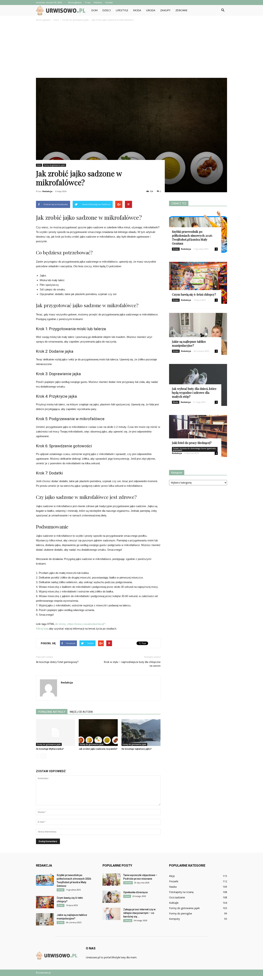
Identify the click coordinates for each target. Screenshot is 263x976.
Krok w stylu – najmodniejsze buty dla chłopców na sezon (132, 663)
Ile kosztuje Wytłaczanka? (50, 749)
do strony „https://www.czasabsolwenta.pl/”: (80, 623)
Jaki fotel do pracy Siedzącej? (191, 443)
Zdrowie (181, 10)
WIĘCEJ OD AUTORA (81, 711)
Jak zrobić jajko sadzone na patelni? (98, 749)
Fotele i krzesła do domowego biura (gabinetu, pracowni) (194, 449)
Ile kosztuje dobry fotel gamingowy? (57, 662)
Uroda (150, 10)
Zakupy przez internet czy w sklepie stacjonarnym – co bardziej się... (139, 913)
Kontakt (109, 2)
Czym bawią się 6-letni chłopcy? (194, 294)
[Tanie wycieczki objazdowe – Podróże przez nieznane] (111, 879)
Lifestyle (122, 10)
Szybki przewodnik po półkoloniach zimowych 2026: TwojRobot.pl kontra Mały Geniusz (192, 237)
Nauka (173, 886)
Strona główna (75, 2)
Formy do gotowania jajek (54, 165)
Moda (137, 10)
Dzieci (107, 10)
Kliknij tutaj (42, 628)
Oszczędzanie (177, 897)
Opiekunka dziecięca (135, 892)
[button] (222, 10)
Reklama (98, 2)
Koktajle (174, 902)
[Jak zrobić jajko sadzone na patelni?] (98, 732)
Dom (94, 10)
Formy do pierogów (180, 913)
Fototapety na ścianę (181, 892)
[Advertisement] (131, 49)
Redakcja (47, 191)
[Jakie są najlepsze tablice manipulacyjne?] (198, 334)
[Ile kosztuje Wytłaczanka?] (55, 732)
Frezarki (173, 881)
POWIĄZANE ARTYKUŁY (51, 711)
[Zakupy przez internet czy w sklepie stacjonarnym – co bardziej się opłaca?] (111, 914)
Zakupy (165, 10)
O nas (87, 2)
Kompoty (174, 918)
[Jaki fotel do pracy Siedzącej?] (198, 436)
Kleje (172, 876)
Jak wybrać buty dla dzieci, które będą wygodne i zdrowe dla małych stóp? (194, 392)
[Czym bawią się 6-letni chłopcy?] (198, 283)
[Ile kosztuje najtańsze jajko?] (140, 732)
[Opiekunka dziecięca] (111, 897)
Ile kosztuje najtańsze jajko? (136, 749)
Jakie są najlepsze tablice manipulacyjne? (189, 343)
